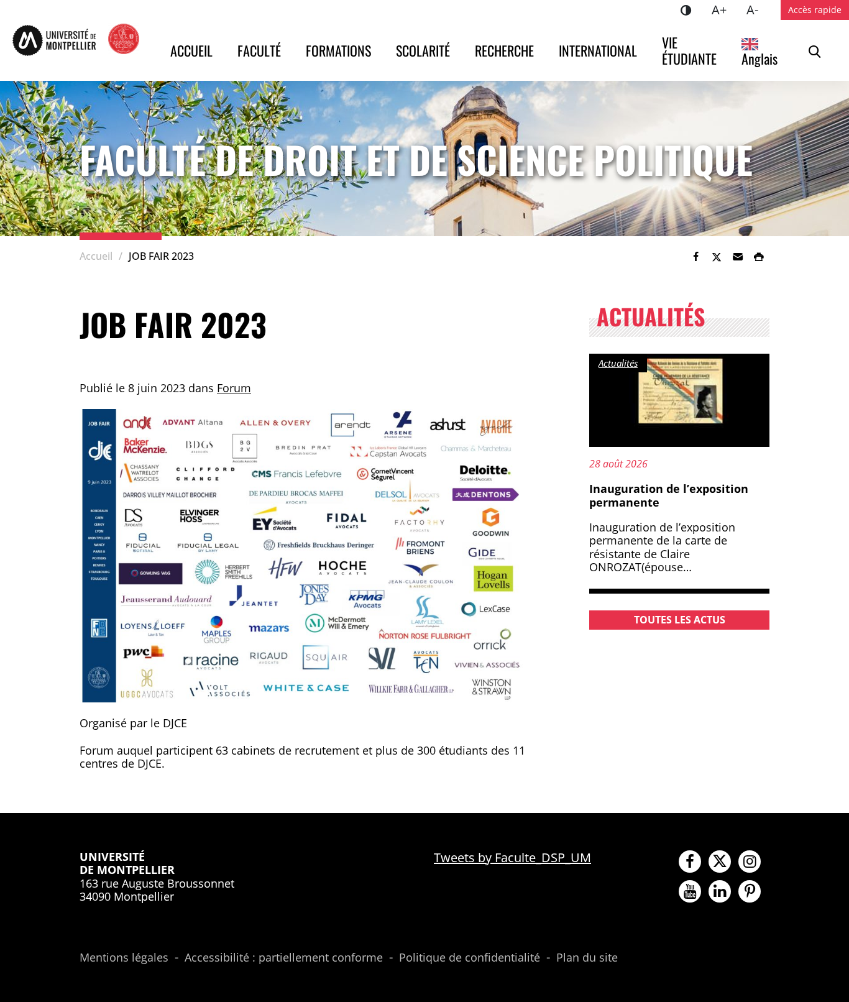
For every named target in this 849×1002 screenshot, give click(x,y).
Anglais (759, 58)
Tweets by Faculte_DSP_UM (512, 857)
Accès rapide (815, 10)
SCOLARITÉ (423, 50)
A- (757, 9)
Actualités (618, 363)
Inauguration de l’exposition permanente (668, 495)
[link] (695, 256)
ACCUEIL (191, 50)
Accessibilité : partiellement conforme (284, 958)
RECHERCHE (504, 50)
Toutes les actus (679, 620)
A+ (724, 9)
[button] (737, 256)
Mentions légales (124, 958)
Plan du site (587, 958)
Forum (234, 387)
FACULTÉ (259, 50)
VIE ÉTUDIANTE (689, 50)
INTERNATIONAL (598, 50)
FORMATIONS (338, 50)
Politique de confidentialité (469, 958)
